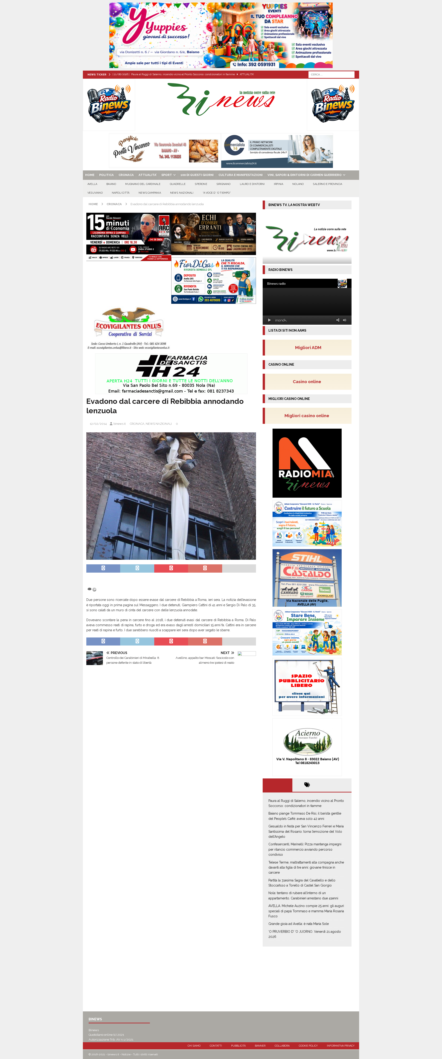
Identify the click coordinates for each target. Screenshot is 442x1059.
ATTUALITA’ (148, 175)
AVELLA (92, 184)
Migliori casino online (308, 415)
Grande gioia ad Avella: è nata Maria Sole (298, 924)
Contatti (216, 1045)
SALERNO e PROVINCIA (327, 184)
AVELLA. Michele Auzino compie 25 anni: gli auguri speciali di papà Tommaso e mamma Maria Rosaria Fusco (306, 911)
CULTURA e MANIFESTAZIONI (240, 175)
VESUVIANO (95, 192)
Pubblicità (238, 1045)
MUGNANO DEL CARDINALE (142, 184)
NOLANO (298, 184)
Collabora (282, 1045)
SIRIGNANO (223, 184)
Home (89, 175)
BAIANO (111, 184)
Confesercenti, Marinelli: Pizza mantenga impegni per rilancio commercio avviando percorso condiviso (304, 849)
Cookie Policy (308, 1045)
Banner (260, 1045)
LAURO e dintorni (252, 184)
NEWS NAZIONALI (182, 192)
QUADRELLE (178, 184)
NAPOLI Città (120, 192)
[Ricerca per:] (331, 74)
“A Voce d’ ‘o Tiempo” (217, 192)
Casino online (308, 381)
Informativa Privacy (341, 1045)
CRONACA (126, 175)
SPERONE (201, 184)
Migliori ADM (308, 347)
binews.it (119, 423)
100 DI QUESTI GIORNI (197, 175)
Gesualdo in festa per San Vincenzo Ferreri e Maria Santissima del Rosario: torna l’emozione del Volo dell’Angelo (306, 831)
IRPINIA (278, 184)
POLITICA (106, 175)
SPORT (166, 175)
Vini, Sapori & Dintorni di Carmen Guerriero (305, 175)
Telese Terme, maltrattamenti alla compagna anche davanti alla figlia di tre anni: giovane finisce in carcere (306, 868)
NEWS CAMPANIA (150, 192)
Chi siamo (194, 1045)
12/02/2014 (98, 423)
